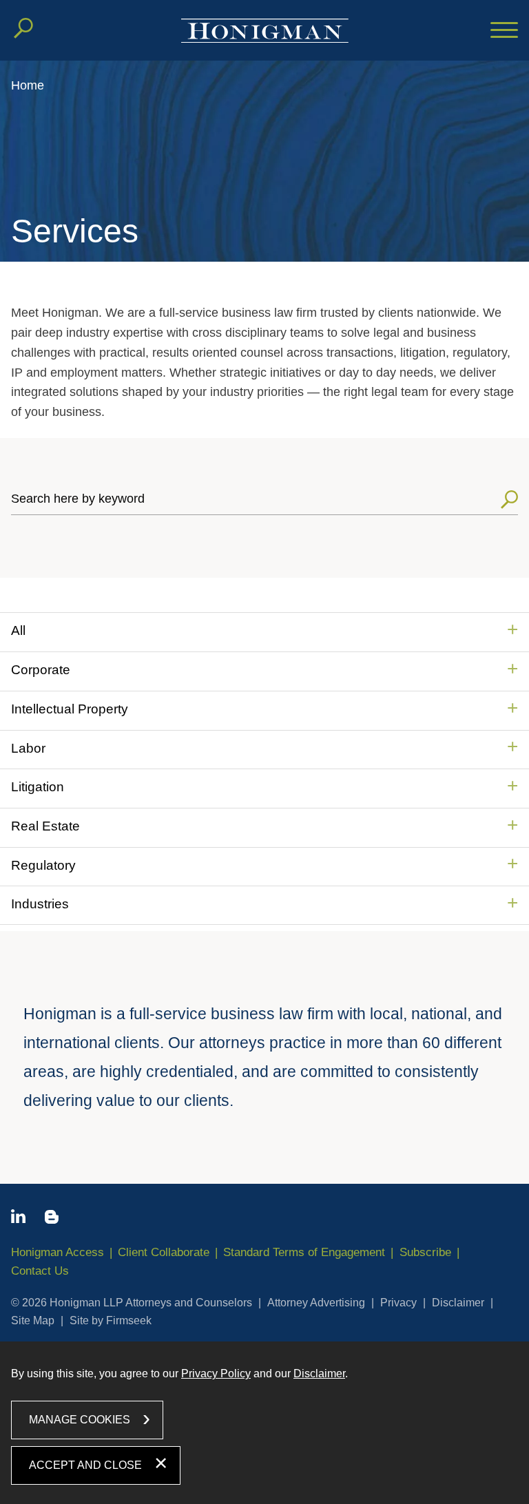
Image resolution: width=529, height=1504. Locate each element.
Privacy (398, 1302)
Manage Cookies (79, 1419)
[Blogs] (52, 1219)
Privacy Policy (216, 1373)
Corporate (40, 669)
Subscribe (425, 1252)
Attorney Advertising (316, 1302)
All (18, 630)
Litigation (37, 787)
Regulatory (43, 865)
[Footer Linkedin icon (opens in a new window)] (18, 1219)
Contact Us (40, 1270)
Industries (40, 904)
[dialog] (264, 1422)
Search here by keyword (78, 498)
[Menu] (504, 31)
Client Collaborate (163, 1252)
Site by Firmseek (111, 1320)
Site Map (32, 1320)
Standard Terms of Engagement (304, 1252)
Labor (28, 748)
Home (27, 85)
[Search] (23, 28)
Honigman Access (57, 1252)
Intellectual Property (69, 709)
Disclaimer (458, 1302)
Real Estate (45, 826)
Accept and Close (85, 1465)
